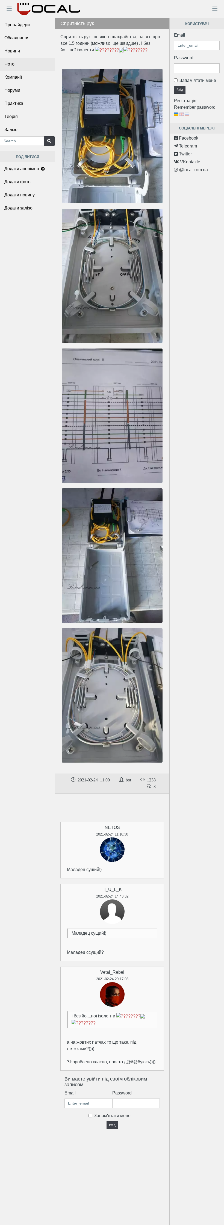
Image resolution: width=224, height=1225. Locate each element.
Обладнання (17, 38)
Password (122, 1093)
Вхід (112, 1125)
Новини (12, 51)
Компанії (13, 77)
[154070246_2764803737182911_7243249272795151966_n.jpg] (112, 555)
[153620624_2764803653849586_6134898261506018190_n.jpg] (112, 695)
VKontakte (189, 162)
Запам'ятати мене (112, 1115)
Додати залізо (18, 208)
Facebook (188, 138)
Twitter (185, 154)
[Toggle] (9, 8)
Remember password (195, 107)
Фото (9, 64)
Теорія (11, 116)
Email (70, 1093)
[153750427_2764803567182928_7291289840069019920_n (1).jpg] (112, 415)
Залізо (10, 129)
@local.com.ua (193, 169)
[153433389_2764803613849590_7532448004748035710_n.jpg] (112, 275)
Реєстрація (185, 100)
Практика (13, 103)
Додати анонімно (22, 168)
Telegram (187, 146)
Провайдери (17, 24)
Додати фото (17, 181)
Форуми (12, 90)
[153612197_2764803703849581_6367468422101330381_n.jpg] (112, 135)
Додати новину (19, 195)
